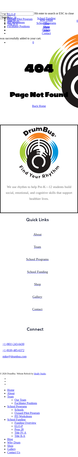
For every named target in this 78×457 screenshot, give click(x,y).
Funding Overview (25, 422)
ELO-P (19, 426)
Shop (10, 445)
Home (10, 390)
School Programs (17, 406)
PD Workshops (23, 416)
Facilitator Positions (26, 403)
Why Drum (13, 442)
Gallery (11, 449)
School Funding (16, 419)
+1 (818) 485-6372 (13, 350)
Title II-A (20, 435)
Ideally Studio (40, 373)
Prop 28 (19, 429)
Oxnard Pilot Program (27, 413)
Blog (10, 439)
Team (10, 396)
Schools (19, 409)
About (11, 393)
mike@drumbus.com (14, 356)
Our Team (20, 399)
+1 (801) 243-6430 (13, 344)
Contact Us (13, 452)
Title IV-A (20, 432)
